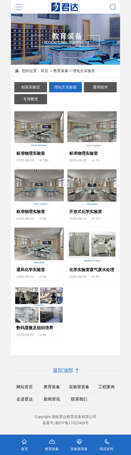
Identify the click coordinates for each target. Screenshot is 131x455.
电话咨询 (106, 449)
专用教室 (30, 99)
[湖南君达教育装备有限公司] (65, 7)
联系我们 (79, 399)
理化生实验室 (84, 71)
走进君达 (24, 399)
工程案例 (106, 386)
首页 (44, 71)
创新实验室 (30, 87)
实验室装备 (79, 386)
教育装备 (60, 71)
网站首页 (24, 386)
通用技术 (100, 87)
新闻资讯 (52, 399)
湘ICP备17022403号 (72, 423)
